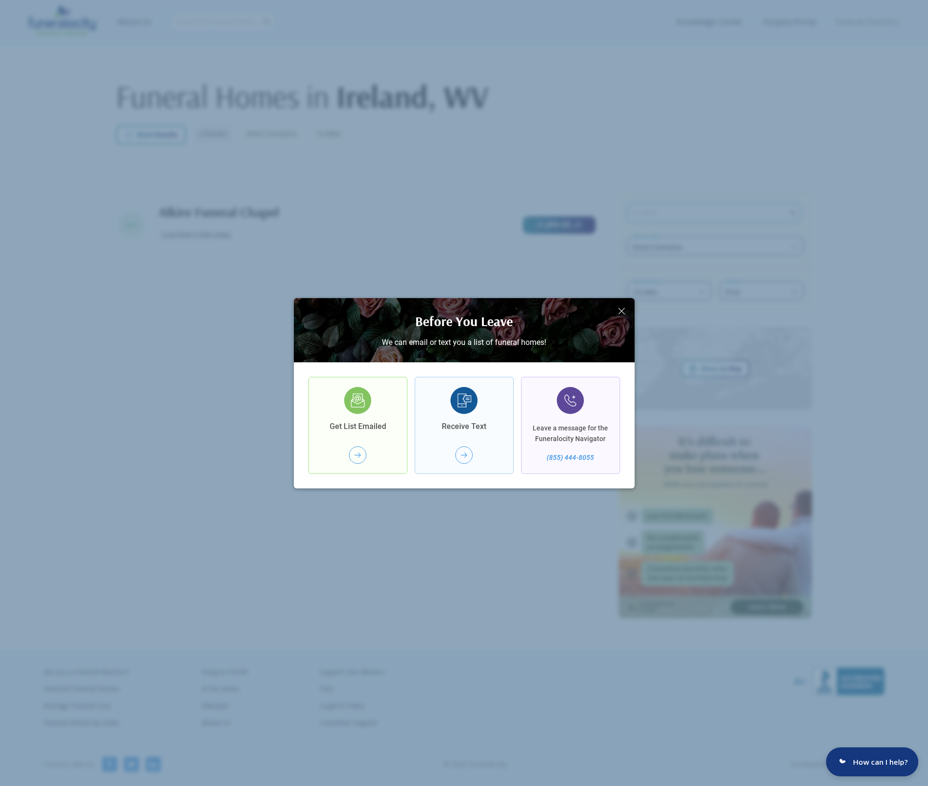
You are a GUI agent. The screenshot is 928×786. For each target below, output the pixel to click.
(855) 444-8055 (570, 457)
